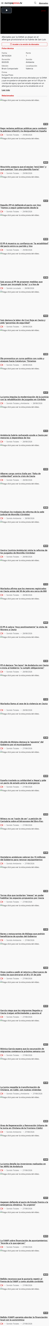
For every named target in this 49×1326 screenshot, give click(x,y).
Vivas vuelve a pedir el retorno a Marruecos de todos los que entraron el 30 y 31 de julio (23, 973)
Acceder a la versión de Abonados (25, 44)
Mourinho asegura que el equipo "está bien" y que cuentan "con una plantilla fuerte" (23, 168)
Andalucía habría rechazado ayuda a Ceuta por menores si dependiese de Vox (24, 436)
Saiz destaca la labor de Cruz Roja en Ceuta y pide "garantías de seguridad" (22, 321)
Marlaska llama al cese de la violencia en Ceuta (24, 703)
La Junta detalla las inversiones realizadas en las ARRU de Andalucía (23, 1165)
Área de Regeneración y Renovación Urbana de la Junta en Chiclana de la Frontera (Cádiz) (23, 1126)
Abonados (43, 3)
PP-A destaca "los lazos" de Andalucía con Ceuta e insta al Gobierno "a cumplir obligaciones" (24, 666)
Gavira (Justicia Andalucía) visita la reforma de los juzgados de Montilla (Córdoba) (23, 551)
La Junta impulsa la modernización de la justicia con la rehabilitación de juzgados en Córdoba (24, 398)
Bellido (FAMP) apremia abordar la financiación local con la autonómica (24, 1318)
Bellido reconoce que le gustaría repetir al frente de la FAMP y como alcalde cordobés (21, 1280)
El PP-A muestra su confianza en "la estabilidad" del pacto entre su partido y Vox (24, 244)
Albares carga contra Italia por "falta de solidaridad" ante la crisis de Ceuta (20, 475)
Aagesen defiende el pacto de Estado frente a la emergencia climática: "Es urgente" (24, 1203)
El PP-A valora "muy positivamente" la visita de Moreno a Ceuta (23, 628)
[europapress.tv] (13, 3)
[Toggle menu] (2, 3)
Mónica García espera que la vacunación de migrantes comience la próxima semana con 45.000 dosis (22, 1050)
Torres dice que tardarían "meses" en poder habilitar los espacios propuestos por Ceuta (22, 896)
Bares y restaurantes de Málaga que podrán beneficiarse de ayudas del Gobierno (22, 935)
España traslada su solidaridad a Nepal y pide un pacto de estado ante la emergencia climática (23, 782)
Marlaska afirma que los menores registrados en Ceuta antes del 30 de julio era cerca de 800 (23, 589)
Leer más (6, 90)
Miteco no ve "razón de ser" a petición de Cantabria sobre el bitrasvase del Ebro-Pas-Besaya (21, 820)
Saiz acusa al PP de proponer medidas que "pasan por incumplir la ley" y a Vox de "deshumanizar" (21, 283)
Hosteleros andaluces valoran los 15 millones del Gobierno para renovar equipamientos (22, 858)
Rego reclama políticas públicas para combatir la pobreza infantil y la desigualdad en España (23, 129)
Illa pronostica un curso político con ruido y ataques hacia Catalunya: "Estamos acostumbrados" (22, 360)
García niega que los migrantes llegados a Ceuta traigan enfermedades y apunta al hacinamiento (21, 1012)
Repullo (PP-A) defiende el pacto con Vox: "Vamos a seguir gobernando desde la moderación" (20, 206)
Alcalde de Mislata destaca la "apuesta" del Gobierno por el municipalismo (21, 743)
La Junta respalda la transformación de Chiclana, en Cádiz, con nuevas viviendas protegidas (20, 1088)
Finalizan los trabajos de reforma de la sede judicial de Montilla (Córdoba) (22, 513)
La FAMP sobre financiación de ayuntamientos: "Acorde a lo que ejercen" (24, 1241)
